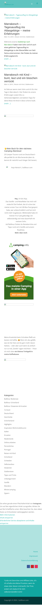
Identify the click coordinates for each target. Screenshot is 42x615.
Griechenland (9, 421)
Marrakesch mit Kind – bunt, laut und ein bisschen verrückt (20, 78)
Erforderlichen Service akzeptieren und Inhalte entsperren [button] (17, 521)
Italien (6, 431)
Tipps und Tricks (10, 475)
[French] (34, 113)
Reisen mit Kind (20, 37)
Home (35, 552)
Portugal (7, 450)
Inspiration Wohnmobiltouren (15, 428)
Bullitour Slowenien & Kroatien (15, 406)
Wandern (7, 486)
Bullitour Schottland (11, 402)
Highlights (8, 424)
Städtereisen (30, 37)
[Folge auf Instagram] (36, 566)
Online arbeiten (10, 442)
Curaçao (7, 410)
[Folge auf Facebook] (28, 566)
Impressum (33, 556)
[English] (31, 113)
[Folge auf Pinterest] (32, 566)
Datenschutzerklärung (29, 560)
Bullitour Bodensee (11, 399)
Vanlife (11, 201)
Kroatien (7, 435)
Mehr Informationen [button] (7, 515)
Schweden (8, 461)
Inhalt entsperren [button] (6, 518)
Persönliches (9, 446)
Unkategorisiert (10, 479)
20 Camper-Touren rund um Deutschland (19, 154)
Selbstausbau (9, 464)
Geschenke (8, 417)
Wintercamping (10, 490)
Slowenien (8, 468)
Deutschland (9, 413)
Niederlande (8, 439)
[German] (36, 113)
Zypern (6, 493)
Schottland (8, 457)
